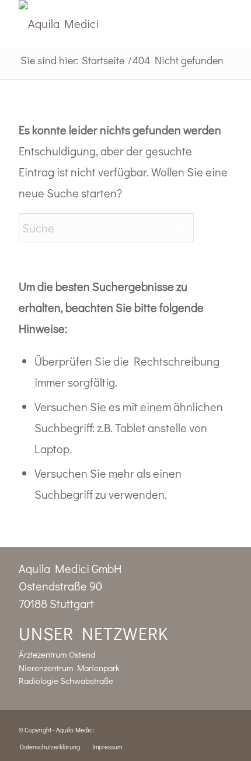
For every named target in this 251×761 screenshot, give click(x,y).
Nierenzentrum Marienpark (69, 667)
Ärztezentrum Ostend (57, 654)
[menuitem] (50, 747)
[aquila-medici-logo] (104, 23)
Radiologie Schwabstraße (66, 680)
